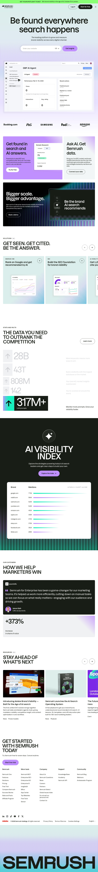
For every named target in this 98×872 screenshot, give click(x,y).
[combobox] (38, 48)
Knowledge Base (64, 774)
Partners (42, 786)
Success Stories (7, 792)
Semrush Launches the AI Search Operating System (61, 702)
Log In (73, 7)
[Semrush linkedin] (3, 816)
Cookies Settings (73, 821)
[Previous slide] (85, 247)
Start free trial (10, 762)
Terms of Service (60, 821)
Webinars (80, 777)
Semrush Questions (46, 777)
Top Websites (25, 795)
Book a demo (13, 215)
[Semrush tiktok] (11, 816)
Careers (42, 783)
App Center (25, 792)
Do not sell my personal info (44, 796)
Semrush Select (45, 789)
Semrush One (7, 774)
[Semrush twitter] (22, 816)
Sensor (23, 801)
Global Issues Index (46, 792)
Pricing (4, 783)
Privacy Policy (48, 821)
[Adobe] (5, 821)
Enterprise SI (25, 783)
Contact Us (43, 800)
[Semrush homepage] (7, 6)
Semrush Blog (81, 774)
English (91, 821)
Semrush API (62, 780)
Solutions (5, 780)
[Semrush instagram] (7, 816)
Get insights (70, 48)
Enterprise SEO (26, 777)
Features (5, 777)
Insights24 (24, 786)
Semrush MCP (26, 774)
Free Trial (5, 786)
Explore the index (48, 473)
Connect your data (76, 172)
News (41, 780)
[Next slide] (92, 247)
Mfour (23, 789)
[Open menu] (95, 7)
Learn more (87, 341)
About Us (43, 774)
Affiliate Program (8, 798)
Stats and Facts (7, 795)
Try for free (13, 170)
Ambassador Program (84, 780)
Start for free (85, 7)
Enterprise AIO (26, 780)
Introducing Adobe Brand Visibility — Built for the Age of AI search (20, 702)
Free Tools (24, 798)
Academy (61, 777)
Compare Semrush (8, 789)
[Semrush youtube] (15, 816)
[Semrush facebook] (19, 816)
